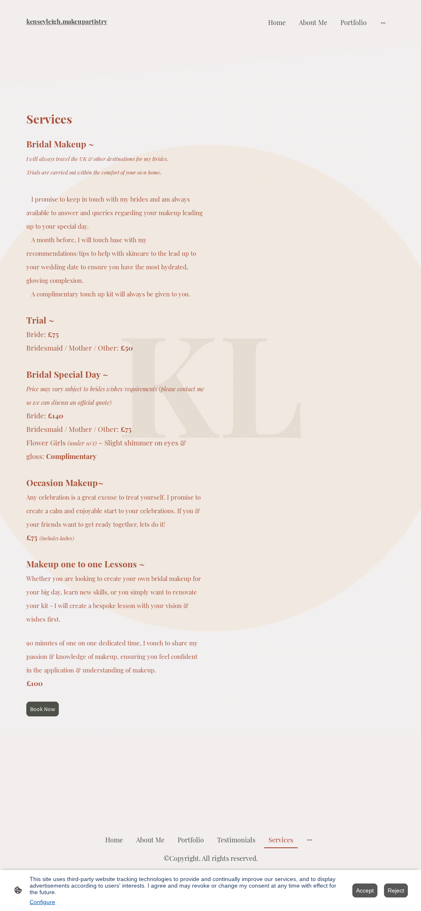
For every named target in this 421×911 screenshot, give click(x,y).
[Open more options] (383, 22)
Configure (42, 902)
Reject (396, 890)
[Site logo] (83, 33)
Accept (365, 890)
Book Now (42, 709)
